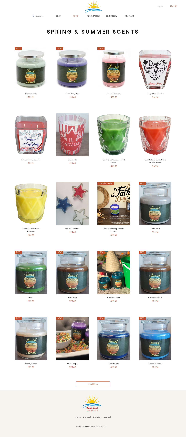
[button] (173, 6)
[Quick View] (155, 68)
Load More (93, 384)
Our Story (97, 417)
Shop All (88, 417)
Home (79, 417)
